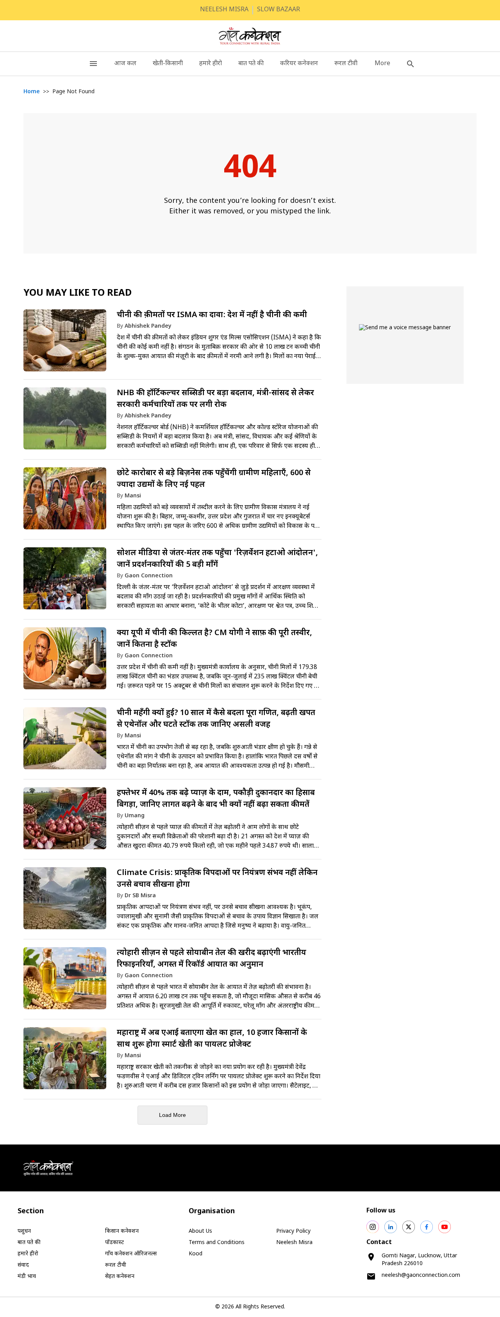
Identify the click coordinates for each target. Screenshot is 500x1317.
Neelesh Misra (294, 1242)
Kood (195, 1254)
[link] (172, 343)
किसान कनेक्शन (122, 1231)
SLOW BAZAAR (278, 10)
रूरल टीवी (345, 64)
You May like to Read (77, 293)
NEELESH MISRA (224, 10)
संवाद (23, 1265)
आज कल (125, 64)
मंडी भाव (27, 1276)
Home (31, 92)
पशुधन (24, 1231)
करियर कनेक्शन (299, 64)
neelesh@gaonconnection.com (421, 1275)
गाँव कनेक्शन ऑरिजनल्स (131, 1254)
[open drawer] (93, 63)
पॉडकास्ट (114, 1242)
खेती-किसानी (168, 64)
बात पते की (251, 64)
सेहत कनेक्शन (119, 1276)
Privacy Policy (293, 1231)
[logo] (250, 36)
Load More (172, 1115)
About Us (200, 1231)
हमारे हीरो (210, 64)
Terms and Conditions (217, 1242)
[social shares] (372, 1227)
